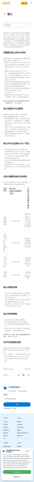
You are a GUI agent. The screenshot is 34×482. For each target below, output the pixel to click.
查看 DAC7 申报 (12, 336)
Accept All (17, 472)
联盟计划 (19, 430)
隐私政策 (19, 446)
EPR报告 (5, 424)
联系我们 (19, 421)
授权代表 (5, 433)
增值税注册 (6, 430)
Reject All (17, 477)
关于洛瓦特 (19, 424)
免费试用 (24, 3)
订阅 (17, 404)
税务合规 (5, 427)
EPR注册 (5, 421)
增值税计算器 (6, 446)
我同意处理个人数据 (11, 408)
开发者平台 (19, 435)
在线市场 (5, 435)
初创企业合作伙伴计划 (22, 433)
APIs (4, 438)
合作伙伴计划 (20, 427)
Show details (27, 451)
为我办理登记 (18, 103)
